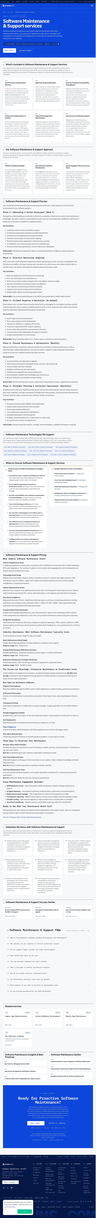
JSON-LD (52, 1203)
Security (71, 1209)
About (84, 1170)
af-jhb (84, 1158)
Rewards (85, 1182)
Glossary (73, 1181)
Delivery (25, 1)
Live (4, 1159)
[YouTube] (11, 1189)
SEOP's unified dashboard (12, 95)
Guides (72, 1172)
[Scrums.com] (8, 5)
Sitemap (59, 1203)
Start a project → (10, 1184)
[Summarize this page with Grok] (88, 1203)
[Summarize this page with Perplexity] (85, 1203)
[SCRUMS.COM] (8, 1166)
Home (4, 12)
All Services (49, 1194)
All (13, 1)
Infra (37, 1)
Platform (44, 1)
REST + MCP (37, 1203)
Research (73, 1175)
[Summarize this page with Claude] (90, 1203)
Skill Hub (73, 1178)
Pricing (35, 1185)
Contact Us (86, 1172)
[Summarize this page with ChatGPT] (81, 1203)
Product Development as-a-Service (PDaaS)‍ (68, 495)
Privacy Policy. (11, 1207)
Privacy (43, 1209)
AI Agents (36, 1174)
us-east (59, 1158)
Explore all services (56, 1125)
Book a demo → (35, 1125)
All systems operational (87, 1)
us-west (66, 1158)
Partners (85, 1185)
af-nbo (90, 1158)
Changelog (45, 1203)
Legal (37, 1209)
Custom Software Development (49, 1171)
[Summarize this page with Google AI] (83, 1203)
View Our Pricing (9, 817)
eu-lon (72, 1158)
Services (10, 12)
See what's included (25, 50)
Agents (18, 1)
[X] (7, 1189)
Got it (24, 1211)
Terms (64, 1209)
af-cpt (78, 1158)
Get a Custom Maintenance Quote (29, 817)
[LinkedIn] (3, 1189)
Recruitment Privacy (54, 1209)
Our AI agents (39, 172)
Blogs (72, 1170)
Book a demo (9, 50)
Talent (32, 1)
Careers (85, 1180)
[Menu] (92, 5)
